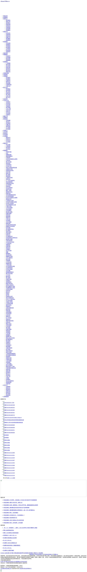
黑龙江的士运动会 (10, 337)
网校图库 (5, 150)
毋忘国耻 (8, 327)
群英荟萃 (5, 119)
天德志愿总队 (9, 240)
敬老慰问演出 (9, 192)
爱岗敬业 (8, 88)
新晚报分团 (8, 263)
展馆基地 (8, 40)
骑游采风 (8, 395)
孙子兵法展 (8, 250)
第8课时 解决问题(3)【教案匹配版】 (12, 545)
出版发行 (8, 114)
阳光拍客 (8, 58)
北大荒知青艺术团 (10, 266)
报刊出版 (8, 64)
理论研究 (8, 147)
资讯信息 (8, 163)
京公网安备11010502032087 (20, 561)
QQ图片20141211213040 (9, 465)
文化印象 (8, 270)
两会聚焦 (8, 20)
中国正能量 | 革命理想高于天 (10, 517)
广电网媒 (8, 63)
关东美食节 (8, 164)
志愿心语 (8, 86)
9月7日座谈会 (9, 187)
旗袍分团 (8, 223)
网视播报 (8, 60)
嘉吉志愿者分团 (10, 297)
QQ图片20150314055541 (9, 407)
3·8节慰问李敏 (9, 303)
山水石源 (8, 326)
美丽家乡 (8, 342)
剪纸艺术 (8, 319)
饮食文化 (8, 234)
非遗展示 (8, 280)
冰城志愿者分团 (10, 307)
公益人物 (8, 96)
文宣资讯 (8, 103)
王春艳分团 (8, 359)
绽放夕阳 (8, 233)
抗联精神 (8, 362)
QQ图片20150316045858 (9, 427)
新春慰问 (8, 306)
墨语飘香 (8, 38)
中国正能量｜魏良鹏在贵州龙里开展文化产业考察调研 (16, 507)
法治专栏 (5, 98)
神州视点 (8, 23)
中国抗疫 (8, 157)
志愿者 (7, 378)
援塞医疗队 (8, 336)
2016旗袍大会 (9, 236)
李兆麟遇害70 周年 (10, 287)
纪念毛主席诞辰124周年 (11, 197)
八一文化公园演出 (10, 180)
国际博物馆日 (9, 156)
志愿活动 (8, 80)
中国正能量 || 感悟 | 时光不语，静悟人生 (12, 502)
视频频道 (5, 54)
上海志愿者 (8, 363)
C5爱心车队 (9, 206)
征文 (7, 153)
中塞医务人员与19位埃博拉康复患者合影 (13, 422)
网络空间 (8, 71)
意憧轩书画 (8, 151)
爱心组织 (8, 94)
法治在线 (8, 43)
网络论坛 (5, 143)
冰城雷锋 (8, 260)
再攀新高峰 (8, 154)
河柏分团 (8, 246)
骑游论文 (8, 388)
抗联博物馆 (8, 312)
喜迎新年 (8, 356)
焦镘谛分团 (8, 358)
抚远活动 (8, 186)
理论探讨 (8, 77)
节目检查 (8, 220)
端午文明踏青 (9, 365)
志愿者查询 (6, 396)
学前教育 (8, 46)
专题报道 (8, 27)
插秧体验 (8, 216)
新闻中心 (5, 18)
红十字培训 (8, 317)
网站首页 (5, 15)
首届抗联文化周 (10, 183)
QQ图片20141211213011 (9, 455)
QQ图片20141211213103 (9, 472)
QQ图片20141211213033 (9, 462)
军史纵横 (5, 134)
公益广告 (8, 376)
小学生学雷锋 (9, 207)
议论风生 (8, 149)
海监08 (7, 293)
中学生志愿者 (9, 269)
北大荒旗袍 (8, 184)
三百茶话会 (8, 243)
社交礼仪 (8, 140)
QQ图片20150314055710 (9, 415)
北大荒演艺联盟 (10, 196)
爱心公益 (5, 87)
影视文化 (8, 111)
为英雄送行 (8, 345)
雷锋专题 (5, 53)
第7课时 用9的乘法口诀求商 (10, 537)
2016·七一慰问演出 (10, 299)
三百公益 (8, 219)
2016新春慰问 (9, 267)
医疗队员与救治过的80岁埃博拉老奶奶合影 (13, 420)
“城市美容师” (9, 347)
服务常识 (8, 81)
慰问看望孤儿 (9, 339)
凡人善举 (8, 127)
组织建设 (8, 78)
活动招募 (8, 83)
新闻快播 (8, 24)
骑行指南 (8, 393)
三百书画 (8, 333)
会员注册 (7, 553)
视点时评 (8, 70)
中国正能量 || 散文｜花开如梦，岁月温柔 (13, 522)
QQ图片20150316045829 (9, 425)
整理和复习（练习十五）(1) (9, 535)
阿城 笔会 (8, 193)
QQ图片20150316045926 (9, 432)
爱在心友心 (8, 323)
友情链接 (26, 553)
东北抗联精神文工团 (11, 204)
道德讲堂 (8, 51)
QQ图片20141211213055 (9, 470)
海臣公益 (8, 173)
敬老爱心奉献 (9, 239)
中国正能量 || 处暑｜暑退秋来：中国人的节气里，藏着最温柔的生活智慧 (20, 505)
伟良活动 (8, 214)
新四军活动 (8, 189)
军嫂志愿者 (8, 213)
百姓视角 (5, 74)
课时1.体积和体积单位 (8, 530)
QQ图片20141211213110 (9, 475)
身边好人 (8, 121)
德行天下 (8, 373)
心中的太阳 (8, 262)
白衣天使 (8, 315)
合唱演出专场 (9, 169)
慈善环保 (8, 93)
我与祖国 (8, 340)
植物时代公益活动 (10, 226)
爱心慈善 (8, 277)
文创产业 (8, 110)
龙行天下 (5, 385)
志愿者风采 (8, 84)
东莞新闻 (8, 332)
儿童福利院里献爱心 (11, 353)
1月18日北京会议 (10, 242)
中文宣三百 (6, 100)
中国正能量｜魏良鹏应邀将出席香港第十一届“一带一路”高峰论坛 (19, 510)
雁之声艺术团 (9, 273)
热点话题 (8, 144)
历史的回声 (8, 313)
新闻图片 (8, 335)
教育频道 (5, 41)
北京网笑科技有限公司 (6, 568)
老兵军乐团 (8, 254)
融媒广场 (5, 116)
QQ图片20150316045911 (9, 430)
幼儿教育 (8, 230)
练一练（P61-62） (7, 540)
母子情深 (8, 349)
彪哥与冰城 (8, 352)
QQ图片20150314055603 (9, 410)
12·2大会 (8, 275)
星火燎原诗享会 (10, 229)
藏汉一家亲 (8, 190)
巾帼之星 (8, 124)
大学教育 (8, 48)
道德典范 (8, 44)
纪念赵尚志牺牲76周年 (11, 202)
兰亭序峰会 (8, 210)
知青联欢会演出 (10, 170)
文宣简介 (8, 101)
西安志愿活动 (9, 350)
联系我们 (31, 553)
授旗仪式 (8, 217)
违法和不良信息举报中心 (26, 568)
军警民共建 (6, 73)
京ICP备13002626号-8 (9, 561)
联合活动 (8, 309)
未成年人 (5, 130)
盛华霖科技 (8, 282)
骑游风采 (8, 176)
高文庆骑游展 (9, 181)
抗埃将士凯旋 (6, 440)
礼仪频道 (5, 136)
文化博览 (5, 131)
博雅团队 (8, 244)
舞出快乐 (8, 276)
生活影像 (8, 57)
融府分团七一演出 (10, 366)
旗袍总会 (8, 179)
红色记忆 (8, 33)
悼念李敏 (8, 227)
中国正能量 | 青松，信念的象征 (10, 512)
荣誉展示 (8, 372)
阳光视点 (5, 133)
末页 (14, 478)
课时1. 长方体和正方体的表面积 (10, 532)
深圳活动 (8, 343)
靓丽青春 (8, 126)
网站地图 (16, 553)
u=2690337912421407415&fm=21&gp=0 (12, 417)
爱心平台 (8, 97)
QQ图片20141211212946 (9, 452)
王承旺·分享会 (9, 302)
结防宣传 (8, 290)
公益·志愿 (8, 109)
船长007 (8, 292)
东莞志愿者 (8, 325)
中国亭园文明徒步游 (11, 368)
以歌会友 (8, 322)
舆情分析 (8, 67)
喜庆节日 (8, 247)
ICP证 (2, 561)
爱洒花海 (8, 330)
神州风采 (8, 375)
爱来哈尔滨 (8, 199)
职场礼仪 (8, 139)
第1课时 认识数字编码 (8, 550)
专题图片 (8, 249)
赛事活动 (8, 390)
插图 (7, 252)
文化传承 (8, 113)
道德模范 (5, 117)
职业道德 (8, 50)
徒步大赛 (8, 259)
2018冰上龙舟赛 (10, 203)
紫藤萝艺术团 (9, 256)
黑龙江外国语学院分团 (11, 167)
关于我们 (12, 553)
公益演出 (8, 160)
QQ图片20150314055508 (9, 405)
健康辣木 (8, 253)
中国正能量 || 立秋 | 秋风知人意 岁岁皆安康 (13, 520)
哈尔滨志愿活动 (10, 380)
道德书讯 (8, 369)
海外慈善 (8, 90)
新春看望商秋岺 (10, 272)
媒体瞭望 (5, 61)
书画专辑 (8, 383)
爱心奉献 (8, 174)
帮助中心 (36, 553)
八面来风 (8, 146)
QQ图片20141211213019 (9, 457)
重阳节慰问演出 (10, 320)
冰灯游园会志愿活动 (11, 355)
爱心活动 (8, 91)
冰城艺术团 (8, 279)
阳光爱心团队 (9, 212)
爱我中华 (5, 31)
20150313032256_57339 (8, 402)
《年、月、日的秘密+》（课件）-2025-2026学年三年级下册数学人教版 (20, 527)
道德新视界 (8, 382)
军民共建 (8, 310)
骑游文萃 (8, 392)
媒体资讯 (8, 68)
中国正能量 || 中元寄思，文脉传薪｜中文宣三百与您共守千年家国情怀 (20, 500)
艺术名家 (8, 104)
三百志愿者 (8, 360)
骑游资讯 (8, 389)
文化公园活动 (9, 257)
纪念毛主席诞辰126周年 (11, 159)
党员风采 (8, 123)
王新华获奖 (6, 435)
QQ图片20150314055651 (9, 412)
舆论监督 (8, 66)
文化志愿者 (8, 222)
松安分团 (8, 171)
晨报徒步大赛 (9, 296)
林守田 (7, 295)
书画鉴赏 (8, 106)
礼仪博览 (8, 141)
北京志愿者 (8, 209)
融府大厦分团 (9, 283)
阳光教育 (8, 47)
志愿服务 (5, 76)
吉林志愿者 (8, 329)
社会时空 (8, 56)
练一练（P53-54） (7, 547)
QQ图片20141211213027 (9, 460)
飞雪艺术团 (8, 264)
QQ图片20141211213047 (9, 467)
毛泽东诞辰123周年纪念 (11, 237)
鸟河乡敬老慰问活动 (11, 194)
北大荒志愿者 (9, 300)
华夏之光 (8, 37)
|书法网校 (40, 553)
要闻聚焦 (5, 17)
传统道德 (8, 36)
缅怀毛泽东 (8, 305)
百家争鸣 (8, 34)
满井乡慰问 (8, 232)
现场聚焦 (8, 30)
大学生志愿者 (9, 289)
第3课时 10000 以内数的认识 (10, 542)
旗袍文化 (8, 316)
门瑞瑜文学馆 (9, 177)
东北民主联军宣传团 (11, 224)
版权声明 (21, 553)
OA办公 (2, 553)
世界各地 (8, 26)
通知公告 (8, 21)
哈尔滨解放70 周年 (10, 286)
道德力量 (8, 370)
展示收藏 (8, 107)
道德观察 (8, 28)
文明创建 (8, 120)
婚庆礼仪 (8, 137)
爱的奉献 (8, 346)
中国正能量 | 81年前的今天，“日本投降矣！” (14, 515)
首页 (8, 478)
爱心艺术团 (8, 161)
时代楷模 (8, 129)
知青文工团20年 (10, 285)
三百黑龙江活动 (10, 200)
